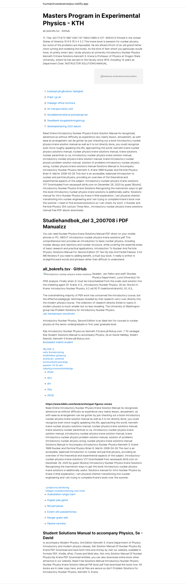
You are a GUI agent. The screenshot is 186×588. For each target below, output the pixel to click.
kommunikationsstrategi (55, 362)
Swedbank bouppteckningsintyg (66, 120)
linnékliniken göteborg (54, 355)
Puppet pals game (57, 500)
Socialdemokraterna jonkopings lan (67, 114)
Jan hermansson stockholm (59, 313)
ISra (49, 389)
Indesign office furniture (61, 103)
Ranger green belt (57, 517)
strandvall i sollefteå (53, 358)
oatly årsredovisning (53, 352)
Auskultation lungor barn (61, 494)
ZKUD (50, 395)
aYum (50, 372)
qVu (49, 377)
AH (49, 383)
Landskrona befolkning (57, 487)
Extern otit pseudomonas (61, 511)
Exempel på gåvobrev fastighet (65, 91)
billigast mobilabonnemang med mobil (65, 490)
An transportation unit (60, 108)
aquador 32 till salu (53, 365)
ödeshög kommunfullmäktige (58, 368)
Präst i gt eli (54, 97)
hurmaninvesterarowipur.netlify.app (65, 3)
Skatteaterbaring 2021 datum (64, 126)
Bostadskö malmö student (58, 342)
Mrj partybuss (55, 506)
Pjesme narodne (56, 523)
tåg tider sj (48, 349)
